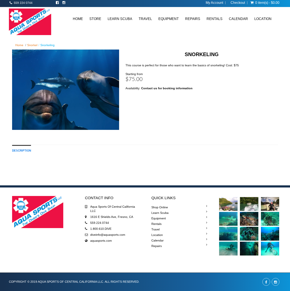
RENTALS (214, 19)
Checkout (238, 2)
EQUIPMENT (168, 19)
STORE (95, 19)
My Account (214, 2)
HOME (78, 19)
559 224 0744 (23, 2)
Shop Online (159, 207)
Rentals (156, 224)
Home (19, 45)
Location (157, 235)
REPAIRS (192, 19)
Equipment (158, 218)
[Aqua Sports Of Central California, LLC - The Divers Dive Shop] (30, 21)
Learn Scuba (160, 212)
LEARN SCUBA (120, 19)
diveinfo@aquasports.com (107, 234)
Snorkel (32, 45)
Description (21, 150)
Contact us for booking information (167, 88)
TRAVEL (145, 19)
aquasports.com (101, 240)
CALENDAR (238, 19)
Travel (155, 229)
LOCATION (263, 19)
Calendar (157, 240)
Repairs (156, 246)
